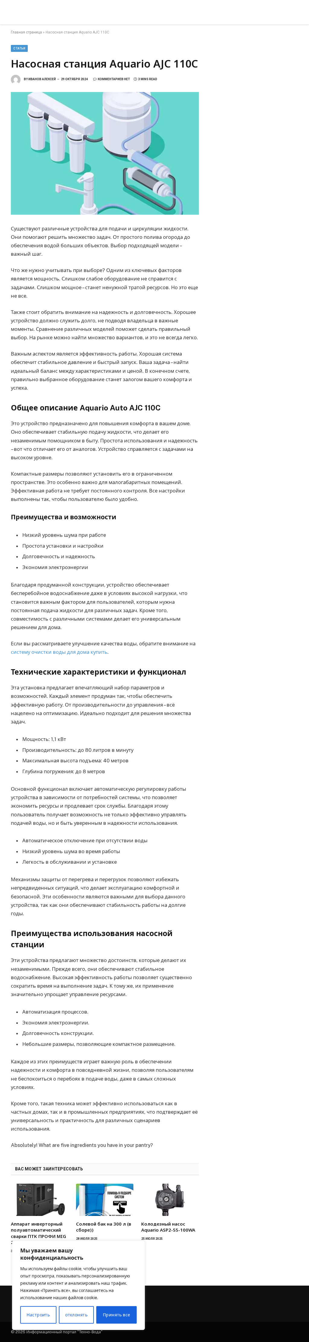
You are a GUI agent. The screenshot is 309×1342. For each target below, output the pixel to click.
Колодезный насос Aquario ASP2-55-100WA (168, 1227)
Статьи (19, 48)
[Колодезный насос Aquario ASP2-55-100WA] (170, 1200)
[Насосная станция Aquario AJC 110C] (105, 153)
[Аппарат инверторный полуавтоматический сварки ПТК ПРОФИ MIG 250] (39, 1200)
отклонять (76, 1314)
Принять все (116, 1314)
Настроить (38, 1314)
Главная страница (26, 32)
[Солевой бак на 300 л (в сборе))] (104, 1200)
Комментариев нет (114, 79)
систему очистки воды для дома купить (59, 652)
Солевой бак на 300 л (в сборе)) (103, 1227)
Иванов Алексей (42, 79)
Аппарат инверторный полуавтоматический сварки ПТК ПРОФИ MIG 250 (38, 1233)
